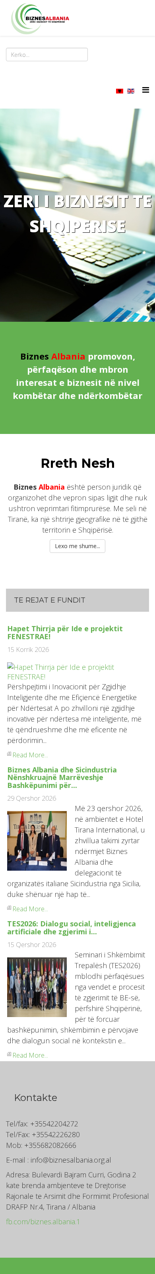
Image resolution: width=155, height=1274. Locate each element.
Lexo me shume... (77, 546)
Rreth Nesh (78, 463)
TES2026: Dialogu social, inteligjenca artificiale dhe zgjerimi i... (71, 927)
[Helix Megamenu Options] (145, 89)
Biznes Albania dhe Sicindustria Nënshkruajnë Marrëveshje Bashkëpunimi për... (62, 777)
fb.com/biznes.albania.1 (43, 1221)
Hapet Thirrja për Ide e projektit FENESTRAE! (65, 632)
